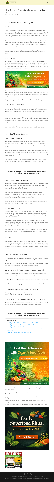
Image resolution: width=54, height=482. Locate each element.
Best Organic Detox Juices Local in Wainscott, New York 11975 (23, 323)
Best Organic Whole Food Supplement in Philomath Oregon (22, 325)
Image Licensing (17, 478)
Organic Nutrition (15, 14)
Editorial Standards (38, 478)
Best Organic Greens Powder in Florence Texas (19, 327)
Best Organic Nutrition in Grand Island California (20, 332)
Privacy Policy (9, 478)
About (31, 478)
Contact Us (26, 478)
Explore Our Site (30, 480)
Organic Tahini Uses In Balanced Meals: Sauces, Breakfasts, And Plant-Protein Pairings (26, 404)
